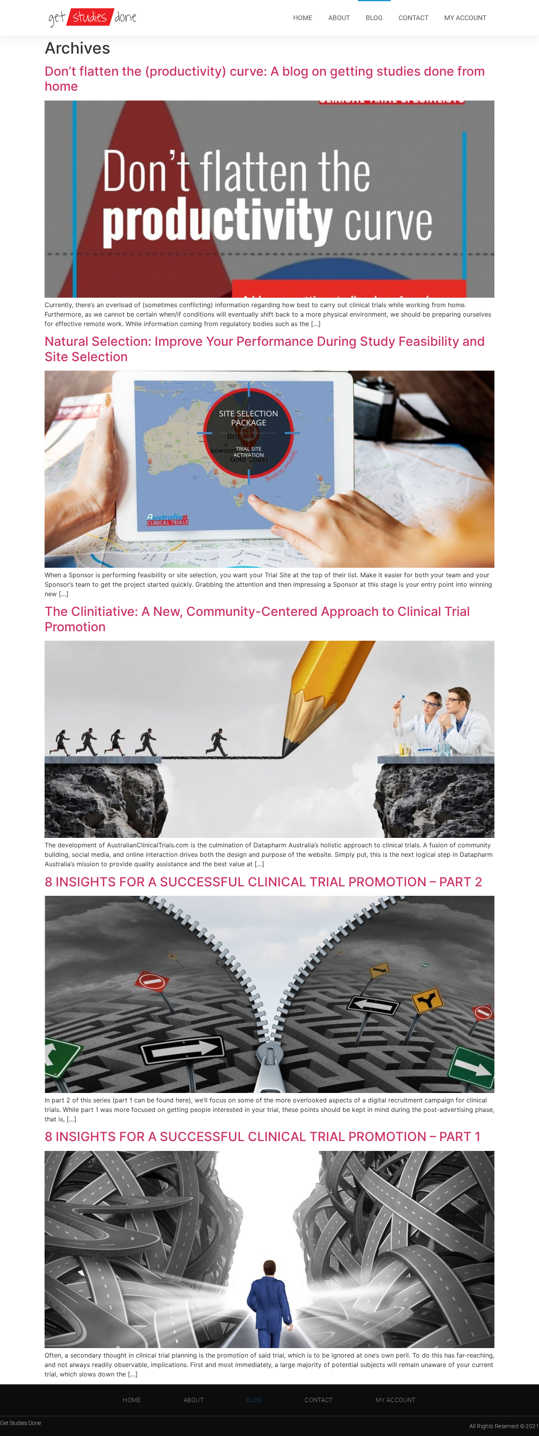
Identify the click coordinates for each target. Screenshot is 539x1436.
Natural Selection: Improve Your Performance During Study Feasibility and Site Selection (265, 349)
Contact (414, 18)
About (339, 18)
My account (465, 18)
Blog (374, 18)
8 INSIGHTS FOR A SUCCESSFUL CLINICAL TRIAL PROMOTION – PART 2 (264, 882)
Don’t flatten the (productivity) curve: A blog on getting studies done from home (265, 78)
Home (303, 18)
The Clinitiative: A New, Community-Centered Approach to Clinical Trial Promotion (257, 619)
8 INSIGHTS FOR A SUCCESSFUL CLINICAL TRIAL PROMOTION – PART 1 (263, 1136)
